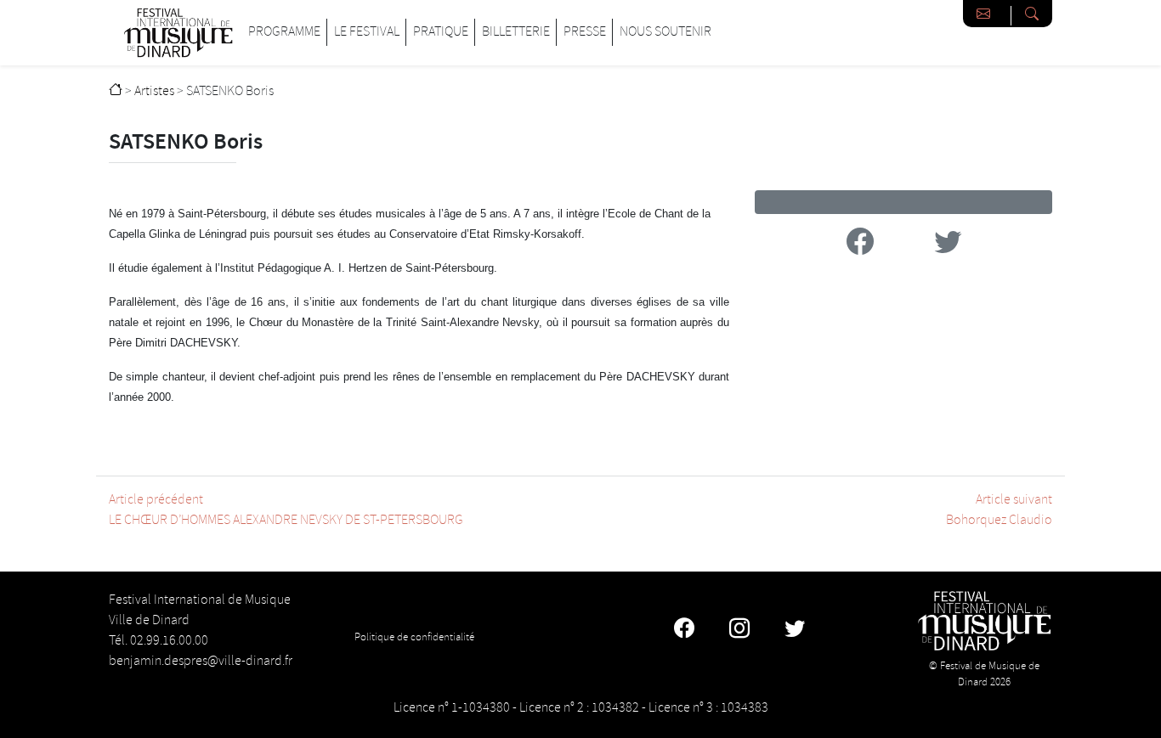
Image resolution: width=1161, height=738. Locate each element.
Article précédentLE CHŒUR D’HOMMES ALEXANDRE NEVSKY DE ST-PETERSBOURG (286, 510)
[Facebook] (684, 631)
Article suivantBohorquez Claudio (999, 510)
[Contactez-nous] (987, 13)
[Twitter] (794, 631)
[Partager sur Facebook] (860, 245)
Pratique (440, 32)
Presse (585, 32)
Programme (284, 32)
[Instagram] (739, 631)
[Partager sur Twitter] (947, 245)
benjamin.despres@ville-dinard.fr (200, 661)
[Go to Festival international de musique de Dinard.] (115, 91)
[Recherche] (1031, 13)
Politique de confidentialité (414, 637)
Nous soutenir (665, 32)
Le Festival (366, 32)
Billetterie (516, 32)
